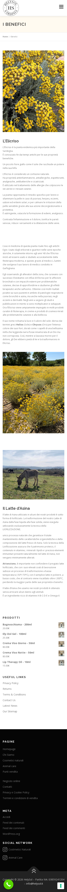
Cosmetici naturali (13, 760)
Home (5, 36)
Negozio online (11, 781)
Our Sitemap (10, 711)
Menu (61, 6)
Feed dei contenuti (13, 822)
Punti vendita (10, 771)
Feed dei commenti (14, 828)
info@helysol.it (34, 883)
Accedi (6, 817)
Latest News (10, 705)
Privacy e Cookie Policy (16, 792)
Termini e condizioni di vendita (20, 798)
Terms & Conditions (14, 694)
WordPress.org (11, 833)
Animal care (9, 766)
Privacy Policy (10, 683)
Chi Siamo (8, 754)
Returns (7, 688)
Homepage (9, 749)
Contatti (7, 786)
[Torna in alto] (33, 871)
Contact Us (9, 700)
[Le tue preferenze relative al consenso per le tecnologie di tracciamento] (60, 885)
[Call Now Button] (8, 884)
